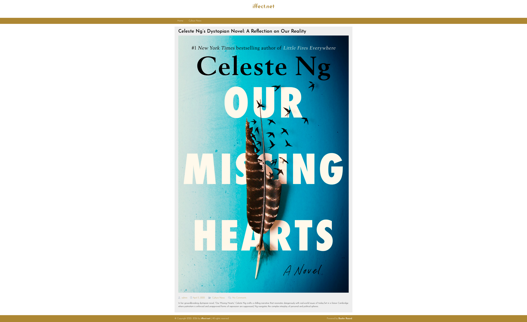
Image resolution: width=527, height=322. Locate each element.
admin (184, 298)
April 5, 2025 (199, 298)
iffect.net (263, 6)
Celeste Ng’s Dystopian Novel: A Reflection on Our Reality (242, 31)
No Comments (239, 298)
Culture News (218, 298)
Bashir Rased (345, 318)
